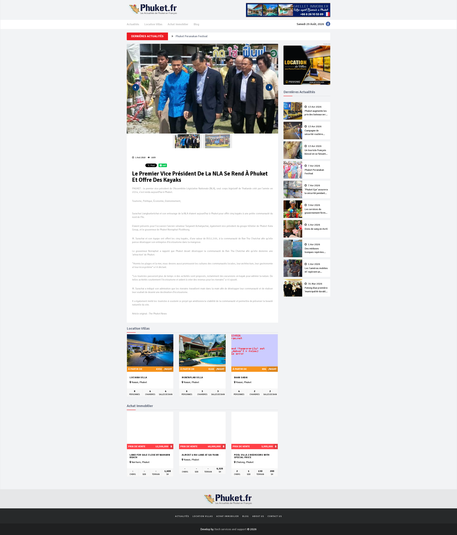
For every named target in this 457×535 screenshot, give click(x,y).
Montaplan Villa (192, 377)
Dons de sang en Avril (316, 227)
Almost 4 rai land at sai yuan (200, 455)
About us (258, 516)
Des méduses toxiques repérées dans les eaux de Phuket (314, 248)
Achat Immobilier (178, 24)
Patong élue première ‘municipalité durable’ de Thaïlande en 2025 (316, 288)
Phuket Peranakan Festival (314, 169)
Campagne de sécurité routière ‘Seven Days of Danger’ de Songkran (316, 130)
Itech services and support (230, 529)
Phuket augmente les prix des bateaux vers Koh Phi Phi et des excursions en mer (316, 111)
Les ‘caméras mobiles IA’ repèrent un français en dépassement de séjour (316, 268)
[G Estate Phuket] (288, 10)
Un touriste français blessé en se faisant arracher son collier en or (315, 150)
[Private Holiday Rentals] (306, 65)
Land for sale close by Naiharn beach (150, 456)
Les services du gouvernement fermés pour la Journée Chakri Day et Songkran (316, 209)
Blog (196, 24)
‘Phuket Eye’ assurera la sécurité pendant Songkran (207, 36)
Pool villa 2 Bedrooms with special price (252, 456)
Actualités (133, 24)
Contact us (275, 516)
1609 (153, 157)
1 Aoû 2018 (140, 157)
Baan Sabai (241, 377)
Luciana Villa (138, 377)
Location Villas (153, 24)
